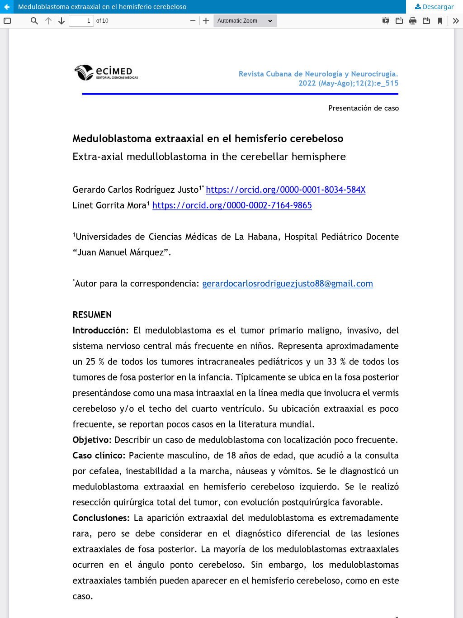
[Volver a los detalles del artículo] (7, 7)
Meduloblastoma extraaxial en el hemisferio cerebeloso (102, 6)
